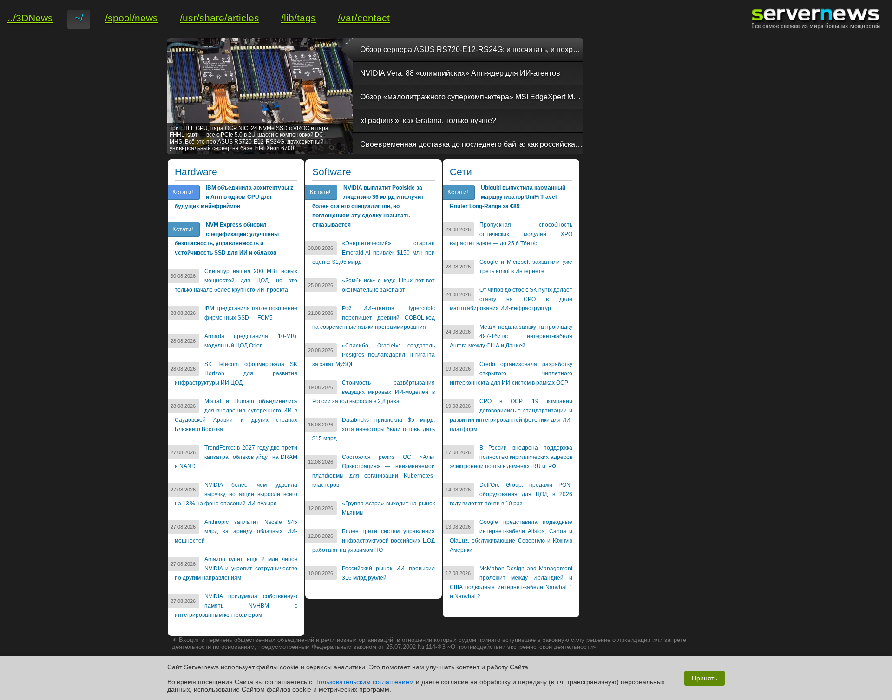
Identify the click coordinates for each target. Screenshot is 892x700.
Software (331, 171)
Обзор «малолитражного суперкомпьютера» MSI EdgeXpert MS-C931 (471, 97)
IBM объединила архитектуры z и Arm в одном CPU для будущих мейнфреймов (234, 196)
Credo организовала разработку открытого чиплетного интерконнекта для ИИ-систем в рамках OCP (511, 373)
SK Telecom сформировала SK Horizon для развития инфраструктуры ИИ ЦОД (236, 373)
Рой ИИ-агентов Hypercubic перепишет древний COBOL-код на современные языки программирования (373, 317)
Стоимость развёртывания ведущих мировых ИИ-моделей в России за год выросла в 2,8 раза (373, 392)
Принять (704, 678)
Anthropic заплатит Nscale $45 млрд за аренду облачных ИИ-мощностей (236, 531)
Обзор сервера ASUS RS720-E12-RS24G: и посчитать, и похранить (471, 49)
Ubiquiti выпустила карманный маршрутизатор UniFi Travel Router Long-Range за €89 (507, 196)
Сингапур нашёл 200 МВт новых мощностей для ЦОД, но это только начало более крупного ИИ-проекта (236, 280)
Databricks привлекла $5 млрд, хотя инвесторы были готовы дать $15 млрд (373, 429)
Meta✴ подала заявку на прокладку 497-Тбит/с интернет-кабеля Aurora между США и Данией (511, 336)
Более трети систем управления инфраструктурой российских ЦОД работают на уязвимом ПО (373, 540)
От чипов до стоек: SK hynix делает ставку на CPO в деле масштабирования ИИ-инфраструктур (511, 299)
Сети (461, 171)
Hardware (196, 171)
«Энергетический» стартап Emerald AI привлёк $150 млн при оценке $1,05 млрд (373, 252)
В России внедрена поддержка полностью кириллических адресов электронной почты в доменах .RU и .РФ (511, 457)
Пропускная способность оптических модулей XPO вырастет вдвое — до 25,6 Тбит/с (511, 234)
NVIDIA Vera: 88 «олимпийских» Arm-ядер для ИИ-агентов (460, 73)
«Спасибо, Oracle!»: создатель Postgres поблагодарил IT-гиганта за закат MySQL (373, 354)
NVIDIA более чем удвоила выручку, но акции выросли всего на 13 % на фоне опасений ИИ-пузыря (236, 494)
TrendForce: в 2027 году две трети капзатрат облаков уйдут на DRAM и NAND (236, 457)
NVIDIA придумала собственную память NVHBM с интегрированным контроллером (236, 605)
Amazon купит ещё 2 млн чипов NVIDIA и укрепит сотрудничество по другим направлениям (236, 568)
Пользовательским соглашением (364, 682)
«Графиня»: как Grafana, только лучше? (428, 120)
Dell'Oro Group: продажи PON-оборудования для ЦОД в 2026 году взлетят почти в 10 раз (511, 494)
